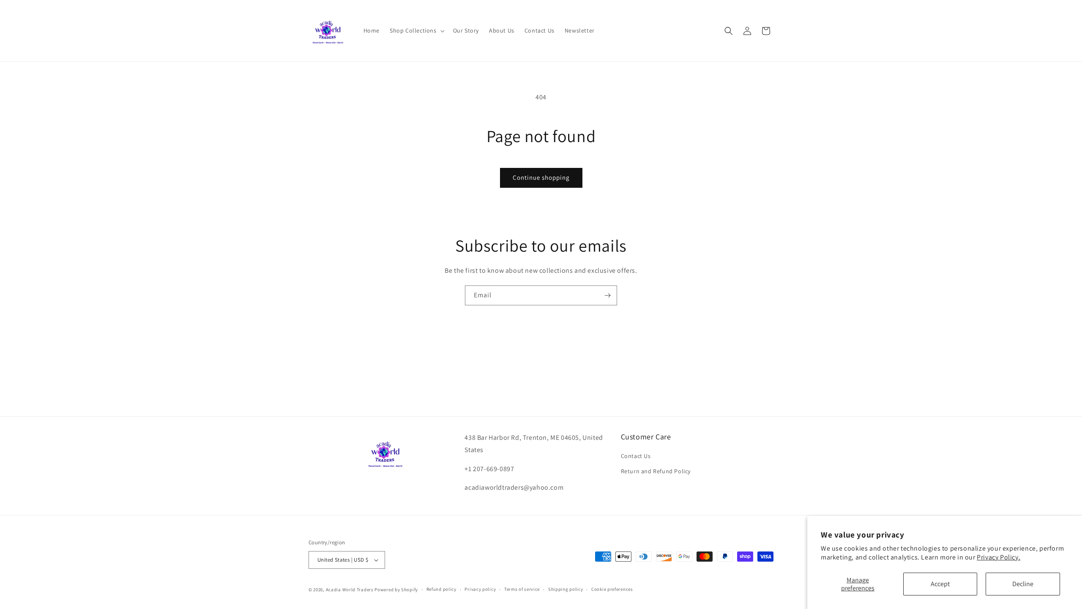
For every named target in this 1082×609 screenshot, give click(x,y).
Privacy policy (480, 589)
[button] (416, 30)
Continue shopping (541, 177)
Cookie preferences (612, 589)
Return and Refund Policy (656, 471)
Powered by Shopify (396, 590)
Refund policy (441, 589)
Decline (1022, 583)
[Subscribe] (607, 295)
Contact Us (636, 456)
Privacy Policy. (998, 557)
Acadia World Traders (350, 590)
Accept (940, 583)
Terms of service (522, 589)
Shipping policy (565, 589)
